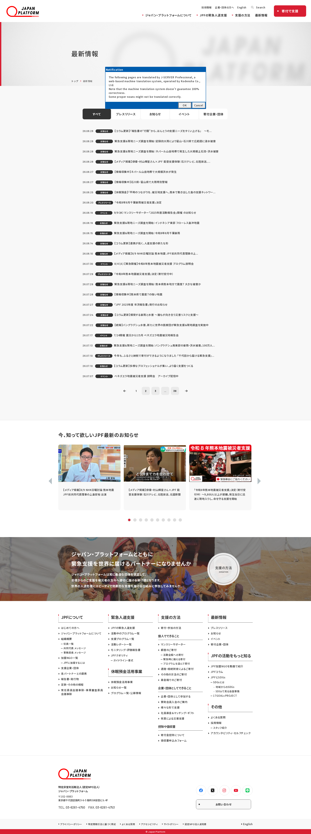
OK (185, 105)
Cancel (198, 105)
